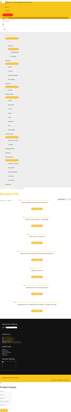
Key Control (10, 45)
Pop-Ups (10, 113)
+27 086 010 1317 (9, 2)
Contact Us (7, 10)
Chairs (9, 125)
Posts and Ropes (11, 79)
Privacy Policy (5, 351)
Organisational (11, 167)
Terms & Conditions (6, 352)
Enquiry (2, 405)
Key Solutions (8, 83)
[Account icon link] (3, 26)
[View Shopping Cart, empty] (3, 29)
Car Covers (10, 71)
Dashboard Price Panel (13, 140)
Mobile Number (4, 401)
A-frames (10, 109)
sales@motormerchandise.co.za (24, 2)
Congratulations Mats (12, 75)
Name (2, 391)
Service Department (9, 157)
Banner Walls (11, 104)
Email (2, 395)
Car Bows (10, 67)
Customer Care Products (13, 163)
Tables (9, 117)
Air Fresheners (11, 180)
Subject (2, 398)
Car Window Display (9, 134)
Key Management (15, 52)
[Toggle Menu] (12, 38)
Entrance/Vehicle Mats (9, 148)
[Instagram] (5, 4)
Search (4, 21)
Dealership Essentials (9, 35)
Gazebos (10, 100)
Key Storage (13, 56)
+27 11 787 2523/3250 (9, 338)
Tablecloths (10, 121)
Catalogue (6, 18)
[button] (7, 15)
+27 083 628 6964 (8, 340)
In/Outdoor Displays (9, 94)
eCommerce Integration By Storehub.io (60, 380)
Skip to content (4, 1)
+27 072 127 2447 (16, 341)
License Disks (7, 152)
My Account (4, 355)
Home (1, 188)
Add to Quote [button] (37, 209)
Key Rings (10, 90)
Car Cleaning (11, 176)
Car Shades (10, 144)
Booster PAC (10, 41)
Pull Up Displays (11, 129)
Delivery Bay (7, 60)
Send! (4, 410)
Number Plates (8, 184)
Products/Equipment (12, 171)
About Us (7, 7)
